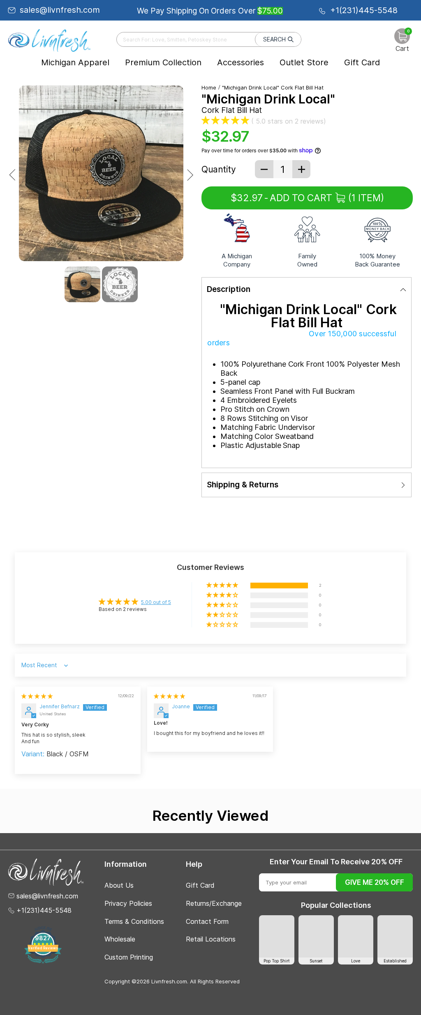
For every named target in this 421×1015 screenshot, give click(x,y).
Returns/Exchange (214, 903)
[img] (37, 696)
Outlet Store (304, 62)
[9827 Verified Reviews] (43, 962)
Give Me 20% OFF (374, 882)
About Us (119, 885)
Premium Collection (163, 62)
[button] (225, 120)
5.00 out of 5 (156, 602)
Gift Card (362, 62)
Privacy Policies (128, 903)
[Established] (395, 936)
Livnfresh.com (169, 981)
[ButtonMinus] (264, 169)
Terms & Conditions (134, 921)
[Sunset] (316, 936)
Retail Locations (211, 939)
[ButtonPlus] (301, 169)
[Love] (355, 936)
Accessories (240, 62)
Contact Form (207, 921)
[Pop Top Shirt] (276, 936)
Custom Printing (128, 957)
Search (274, 39)
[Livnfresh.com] (49, 40)
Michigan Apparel (75, 62)
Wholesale (119, 939)
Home (208, 87)
